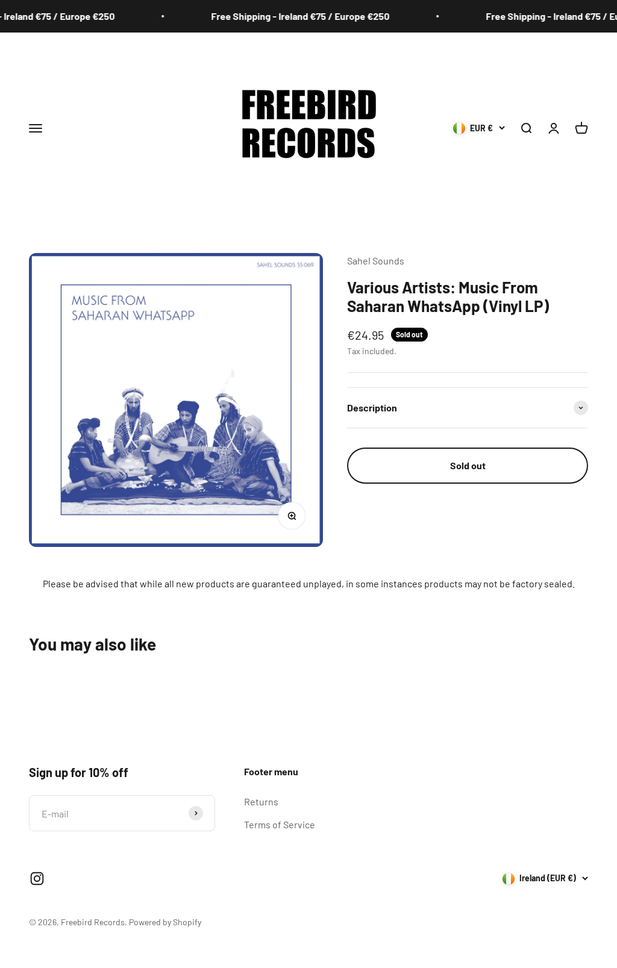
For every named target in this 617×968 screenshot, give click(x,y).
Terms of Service (279, 824)
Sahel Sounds (375, 260)
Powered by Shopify (165, 922)
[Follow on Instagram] (37, 878)
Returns (261, 801)
